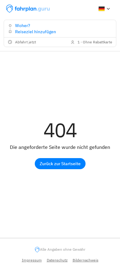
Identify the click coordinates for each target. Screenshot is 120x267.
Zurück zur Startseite (60, 163)
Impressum (32, 260)
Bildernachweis (85, 260)
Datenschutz (57, 260)
